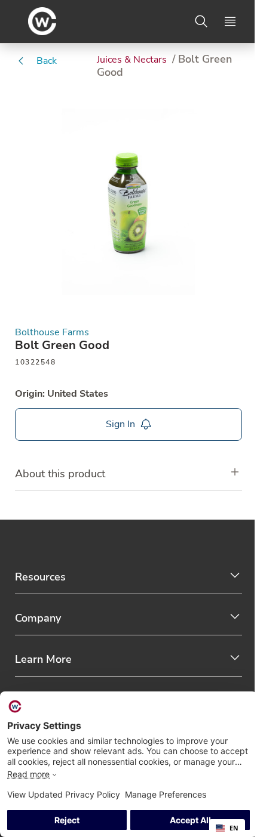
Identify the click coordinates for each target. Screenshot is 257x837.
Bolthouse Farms (52, 332)
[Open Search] (201, 21)
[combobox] (227, 828)
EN (234, 828)
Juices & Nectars (133, 59)
